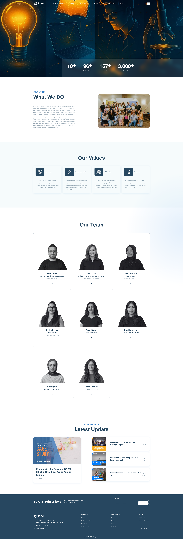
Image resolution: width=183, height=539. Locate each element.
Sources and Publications (83, 3)
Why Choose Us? (115, 514)
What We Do (84, 524)
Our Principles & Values (87, 520)
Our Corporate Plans (86, 527)
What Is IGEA (84, 514)
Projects (96, 3)
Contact (121, 3)
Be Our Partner (111, 3)
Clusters (71, 3)
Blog (103, 3)
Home (54, 3)
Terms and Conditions (144, 520)
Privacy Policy (142, 517)
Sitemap (141, 514)
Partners (83, 517)
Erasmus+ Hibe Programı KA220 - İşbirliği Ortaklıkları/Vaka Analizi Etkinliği (54, 472)
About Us (62, 3)
